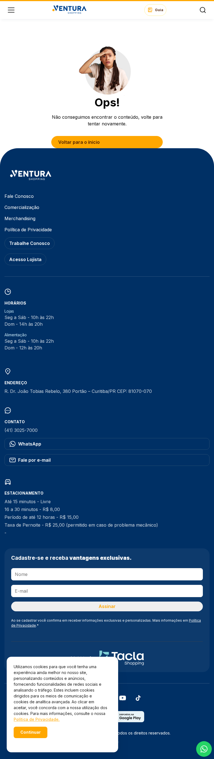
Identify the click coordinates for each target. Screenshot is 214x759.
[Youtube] (122, 699)
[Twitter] (138, 699)
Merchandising (19, 218)
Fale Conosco (19, 196)
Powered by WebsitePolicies (37, 742)
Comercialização (21, 207)
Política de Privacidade (28, 229)
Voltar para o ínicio (79, 142)
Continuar (30, 732)
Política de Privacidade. (37, 719)
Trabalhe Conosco (29, 243)
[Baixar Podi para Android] (126, 720)
